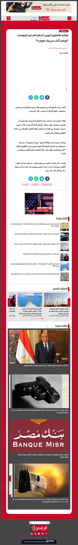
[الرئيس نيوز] (39, 528)
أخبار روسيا (25, 184)
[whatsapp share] (36, 97)
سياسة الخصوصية (39, 538)
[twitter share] (41, 97)
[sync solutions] (50, 541)
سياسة (63, 31)
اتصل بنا (30, 538)
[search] (8, 18)
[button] (44, 318)
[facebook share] (47, 97)
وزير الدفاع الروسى (46, 184)
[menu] (69, 18)
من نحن (48, 538)
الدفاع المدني (35, 184)
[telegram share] (30, 97)
